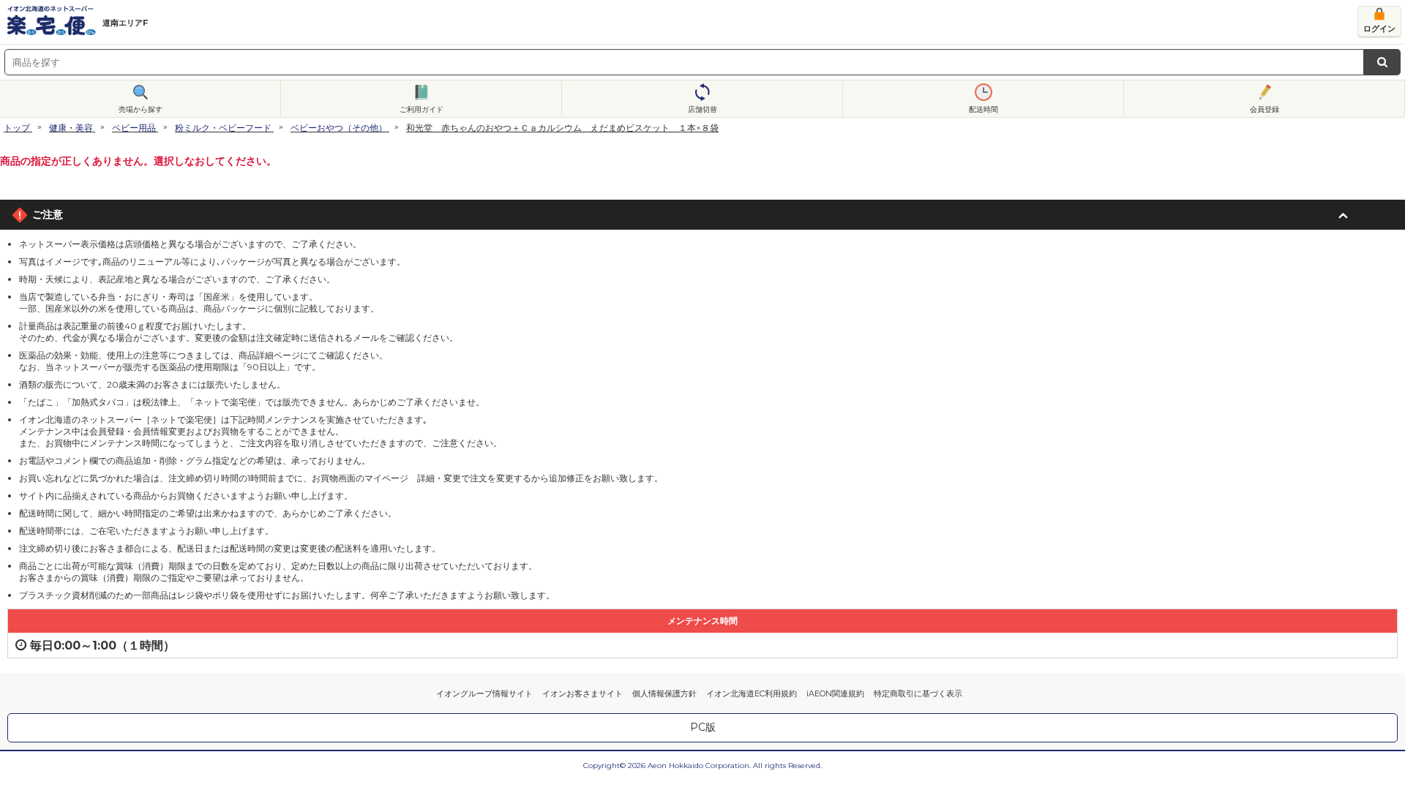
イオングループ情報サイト (484, 693)
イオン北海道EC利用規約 (751, 693)
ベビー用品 (134, 127)
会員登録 (1264, 109)
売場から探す (140, 109)
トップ (17, 127)
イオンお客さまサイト (582, 693)
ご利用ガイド (421, 109)
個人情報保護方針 (664, 693)
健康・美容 (71, 127)
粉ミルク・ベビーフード (223, 127)
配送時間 (983, 109)
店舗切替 (702, 109)
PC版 (703, 727)
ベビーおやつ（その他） (339, 127)
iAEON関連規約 (835, 693)
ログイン (1379, 28)
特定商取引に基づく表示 (918, 693)
